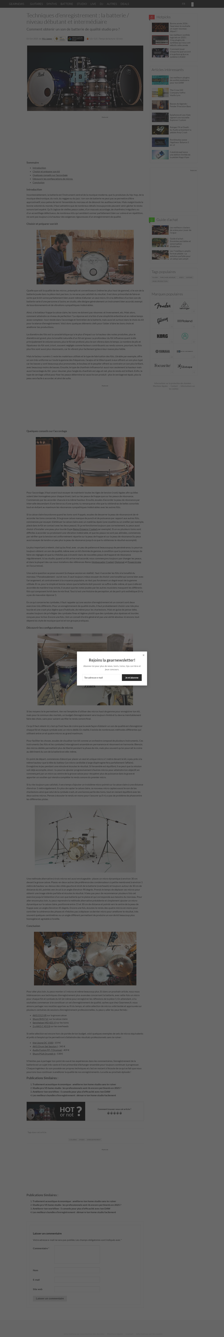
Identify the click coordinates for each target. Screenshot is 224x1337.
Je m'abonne (131, 677)
